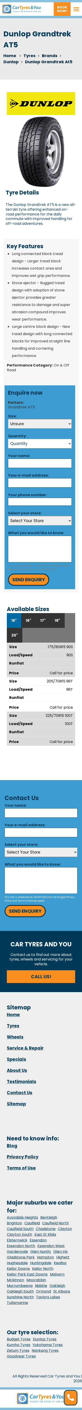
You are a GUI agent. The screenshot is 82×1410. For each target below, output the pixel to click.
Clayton (65, 1228)
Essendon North (21, 1245)
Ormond (43, 1291)
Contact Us (19, 1093)
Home (9, 55)
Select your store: (24, 513)
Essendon (38, 1240)
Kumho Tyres (18, 1344)
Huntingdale (40, 1263)
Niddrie (41, 1285)
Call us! (41, 976)
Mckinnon (15, 1280)
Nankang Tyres (45, 1350)
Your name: (19, 455)
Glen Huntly (40, 1251)
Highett (62, 1257)
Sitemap (16, 1104)
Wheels (15, 1037)
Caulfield (32, 1223)
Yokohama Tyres (48, 1344)
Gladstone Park (21, 1257)
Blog (12, 1146)
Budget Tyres (19, 1339)
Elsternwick (17, 1240)
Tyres (13, 1026)
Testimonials (21, 1082)
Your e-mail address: (28, 475)
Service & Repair (25, 1048)
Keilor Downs (18, 1268)
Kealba (60, 1263)
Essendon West (51, 1245)
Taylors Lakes (48, 1297)
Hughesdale (17, 1263)
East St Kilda (45, 1234)
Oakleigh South (20, 1291)
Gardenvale (17, 1251)
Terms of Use (21, 1168)
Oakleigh (57, 1285)
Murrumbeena (20, 1285)
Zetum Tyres (18, 1350)
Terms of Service (40, 569)
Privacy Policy (16, 569)
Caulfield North (55, 1223)
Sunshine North (20, 1297)
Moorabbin (36, 1280)
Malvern (57, 1274)
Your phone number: (27, 495)
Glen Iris (60, 1251)
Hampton (45, 1257)
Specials (16, 1059)
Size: (12, 416)
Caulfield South (20, 1228)
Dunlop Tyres (44, 1339)
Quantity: (17, 436)
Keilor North (42, 1268)
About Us (17, 1070)
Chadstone (46, 1228)
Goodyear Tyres (21, 1356)
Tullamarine (17, 1302)
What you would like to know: (36, 533)
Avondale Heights (22, 1217)
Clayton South (19, 1234)
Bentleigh (48, 1217)
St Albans (61, 1291)
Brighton (14, 1223)
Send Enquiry (28, 579)
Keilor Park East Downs (27, 1274)
